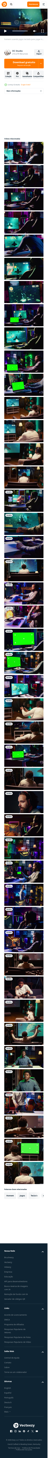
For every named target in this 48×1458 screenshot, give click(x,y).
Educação (8, 1275)
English (7, 1393)
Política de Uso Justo (23, 1455)
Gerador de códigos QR (14, 1298)
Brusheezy (9, 1256)
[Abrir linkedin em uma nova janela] (19, 1436)
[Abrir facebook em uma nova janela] (10, 1436)
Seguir (39, 54)
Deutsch (8, 1407)
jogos (22, 1194)
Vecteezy (8, 1261)
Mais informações (14, 90)
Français (8, 1412)
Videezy (7, 1266)
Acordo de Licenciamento (15, 1313)
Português (8, 1403)
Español (7, 1398)
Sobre (6, 1372)
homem (10, 1194)
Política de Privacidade (30, 1453)
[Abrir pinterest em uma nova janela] (23, 1436)
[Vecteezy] (4, 4)
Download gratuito (24, 63)
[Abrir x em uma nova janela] (32, 1436)
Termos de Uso (13, 1453)
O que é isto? (25, 85)
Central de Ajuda (11, 1363)
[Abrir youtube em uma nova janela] (36, 1436)
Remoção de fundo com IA (16, 1293)
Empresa (8, 1270)
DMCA (7, 1318)
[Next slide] (37, 1194)
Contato (7, 1368)
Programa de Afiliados (14, 1323)
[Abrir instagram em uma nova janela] (14, 1436)
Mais (6, 1417)
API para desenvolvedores (15, 1280)
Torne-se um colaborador (15, 1377)
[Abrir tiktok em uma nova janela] (27, 1436)
